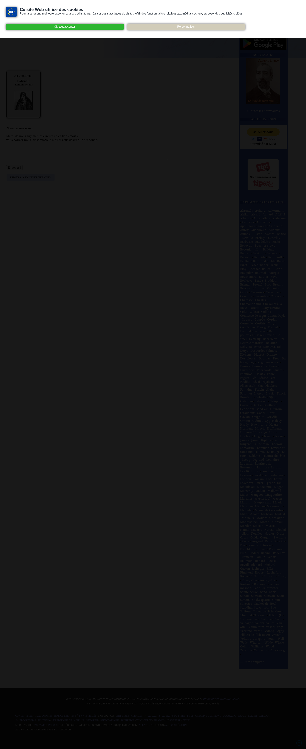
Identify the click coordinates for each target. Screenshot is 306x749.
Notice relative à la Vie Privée (75, 716)
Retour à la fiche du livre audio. (30, 177)
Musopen (92, 720)
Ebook (242, 716)
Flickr (252, 716)
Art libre (122, 716)
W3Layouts (145, 725)
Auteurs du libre (173, 716)
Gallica (264, 716)
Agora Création (176, 725)
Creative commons (208, 716)
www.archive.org (45, 725)
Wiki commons (109, 720)
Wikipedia (127, 720)
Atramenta (138, 716)
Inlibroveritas (26, 720)
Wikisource (144, 720)
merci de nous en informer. (221, 699)
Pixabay (159, 720)
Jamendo (44, 720)
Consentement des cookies (33, 716)
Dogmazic (229, 716)
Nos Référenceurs (178, 720)
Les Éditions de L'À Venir (68, 720)
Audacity (154, 716)
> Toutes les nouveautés (263, 111)
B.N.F (190, 716)
